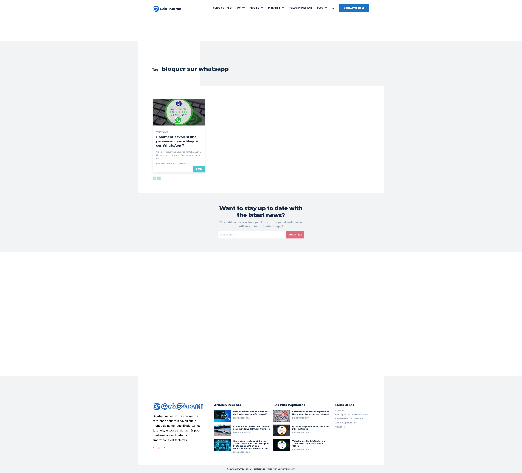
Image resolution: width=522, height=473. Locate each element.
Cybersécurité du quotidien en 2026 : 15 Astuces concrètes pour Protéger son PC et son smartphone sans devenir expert (251, 445)
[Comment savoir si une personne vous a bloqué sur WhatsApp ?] (179, 112)
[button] (332, 7)
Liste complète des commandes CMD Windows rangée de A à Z (251, 412)
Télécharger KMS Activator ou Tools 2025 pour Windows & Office (308, 443)
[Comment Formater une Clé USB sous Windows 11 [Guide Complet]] (222, 430)
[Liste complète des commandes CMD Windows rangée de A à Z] (222, 416)
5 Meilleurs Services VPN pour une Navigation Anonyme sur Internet (310, 412)
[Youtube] (164, 448)
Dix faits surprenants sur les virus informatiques (310, 427)
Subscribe (295, 234)
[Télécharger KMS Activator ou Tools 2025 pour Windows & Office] (281, 445)
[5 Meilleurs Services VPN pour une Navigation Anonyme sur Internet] (281, 416)
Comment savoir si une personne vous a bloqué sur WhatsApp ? (177, 141)
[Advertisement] (261, 20)
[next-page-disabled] (159, 178)
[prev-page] (154, 178)
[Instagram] (159, 448)
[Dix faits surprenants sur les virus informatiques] (281, 430)
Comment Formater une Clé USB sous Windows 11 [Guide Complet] (251, 427)
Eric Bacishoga (165, 163)
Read (199, 169)
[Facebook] (154, 448)
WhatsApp (162, 132)
